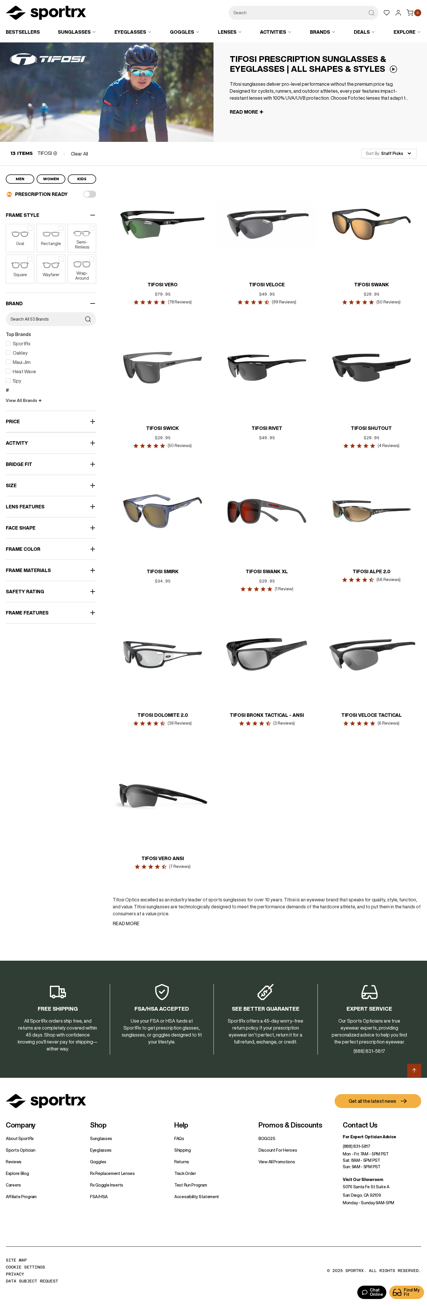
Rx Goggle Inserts (106, 1185)
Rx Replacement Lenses (112, 1173)
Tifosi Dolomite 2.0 (162, 715)
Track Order (185, 1173)
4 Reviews (388, 446)
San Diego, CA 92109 (362, 1195)
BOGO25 (267, 1139)
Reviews (13, 1162)
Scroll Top (414, 1071)
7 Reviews (179, 866)
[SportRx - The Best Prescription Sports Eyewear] (46, 14)
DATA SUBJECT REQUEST (32, 1281)
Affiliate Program (21, 1197)
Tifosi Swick (162, 428)
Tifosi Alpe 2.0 (371, 571)
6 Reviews (388, 723)
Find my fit (412, 1292)
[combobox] (303, 13)
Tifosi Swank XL (267, 571)
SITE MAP (16, 1260)
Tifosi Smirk (162, 571)
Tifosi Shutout (371, 428)
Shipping (182, 1150)
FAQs (179, 1139)
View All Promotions (277, 1162)
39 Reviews (180, 723)
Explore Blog (17, 1173)
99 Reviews (284, 302)
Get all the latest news (372, 1101)
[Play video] (393, 69)
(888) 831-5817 (356, 1146)
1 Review (284, 589)
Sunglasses (101, 1139)
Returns (181, 1162)
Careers (13, 1185)
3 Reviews (284, 723)
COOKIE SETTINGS (25, 1267)
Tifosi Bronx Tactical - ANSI (267, 715)
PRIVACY (15, 1274)
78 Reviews (179, 302)
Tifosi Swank (371, 284)
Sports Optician (20, 1150)
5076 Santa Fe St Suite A (366, 1187)
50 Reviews (388, 302)
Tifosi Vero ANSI (162, 858)
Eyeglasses (101, 1150)
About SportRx (20, 1139)
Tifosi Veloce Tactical (371, 715)
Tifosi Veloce (267, 284)
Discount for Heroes (278, 1150)
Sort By (372, 153)
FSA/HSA (99, 1197)
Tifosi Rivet (267, 428)
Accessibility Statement (196, 1197)
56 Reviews (388, 580)
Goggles (98, 1162)
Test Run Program (190, 1185)
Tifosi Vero (162, 284)
